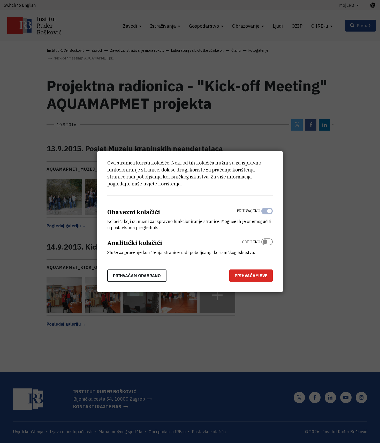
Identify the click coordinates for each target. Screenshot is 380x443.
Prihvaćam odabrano (137, 275)
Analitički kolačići (134, 242)
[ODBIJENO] (267, 245)
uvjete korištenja (162, 183)
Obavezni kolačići (133, 211)
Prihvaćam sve (251, 275)
